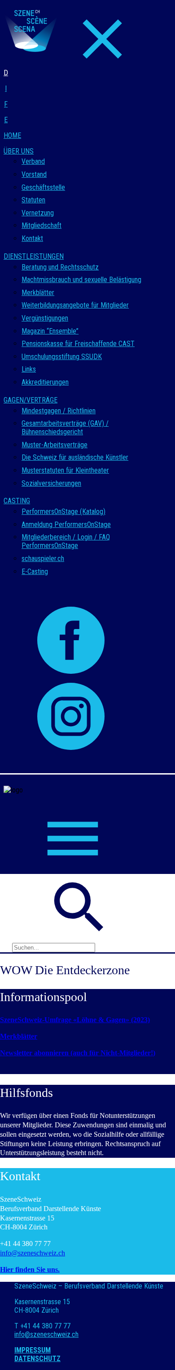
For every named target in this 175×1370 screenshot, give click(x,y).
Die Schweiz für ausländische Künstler (75, 457)
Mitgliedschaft (41, 225)
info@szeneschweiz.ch (32, 1253)
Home (12, 135)
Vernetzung (38, 213)
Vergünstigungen (45, 318)
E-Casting (35, 571)
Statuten (33, 200)
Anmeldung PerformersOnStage (66, 524)
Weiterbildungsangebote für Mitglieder (75, 305)
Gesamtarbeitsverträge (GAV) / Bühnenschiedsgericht (65, 427)
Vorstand (34, 174)
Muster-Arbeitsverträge (55, 445)
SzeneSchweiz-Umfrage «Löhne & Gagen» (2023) (75, 1019)
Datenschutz (37, 1358)
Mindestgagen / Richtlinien (59, 411)
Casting (17, 501)
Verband (33, 161)
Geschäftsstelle (43, 187)
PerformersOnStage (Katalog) (63, 511)
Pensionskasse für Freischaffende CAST (78, 343)
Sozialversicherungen (51, 483)
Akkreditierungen (45, 382)
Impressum (32, 1350)
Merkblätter (38, 292)
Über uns (19, 151)
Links (29, 369)
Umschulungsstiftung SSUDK (62, 356)
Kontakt (32, 238)
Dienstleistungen (34, 256)
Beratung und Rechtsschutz (60, 267)
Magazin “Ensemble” (50, 331)
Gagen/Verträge (30, 400)
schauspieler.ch (43, 558)
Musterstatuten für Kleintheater (65, 470)
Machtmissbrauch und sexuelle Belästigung (81, 279)
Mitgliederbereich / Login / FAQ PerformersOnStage (66, 541)
